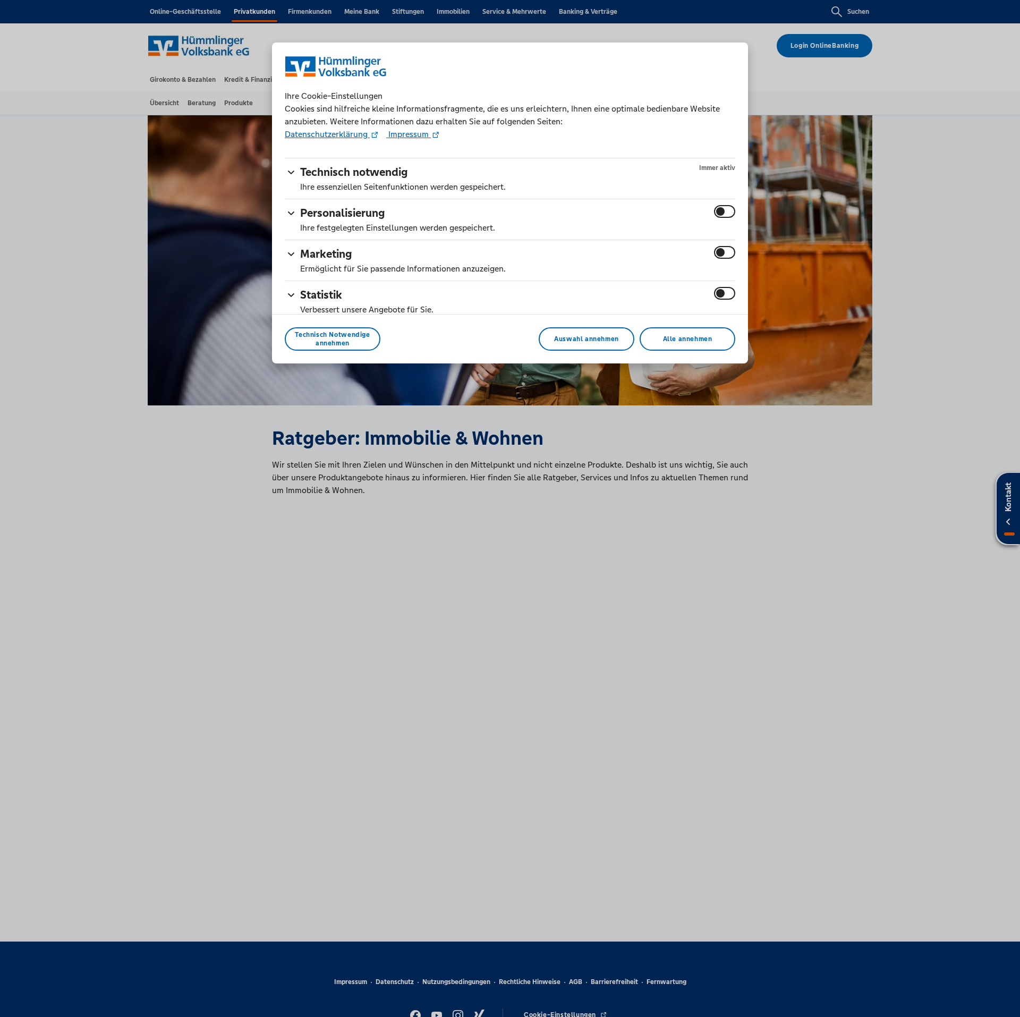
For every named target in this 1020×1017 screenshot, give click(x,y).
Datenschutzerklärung (327, 134)
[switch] (724, 211)
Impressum (408, 134)
